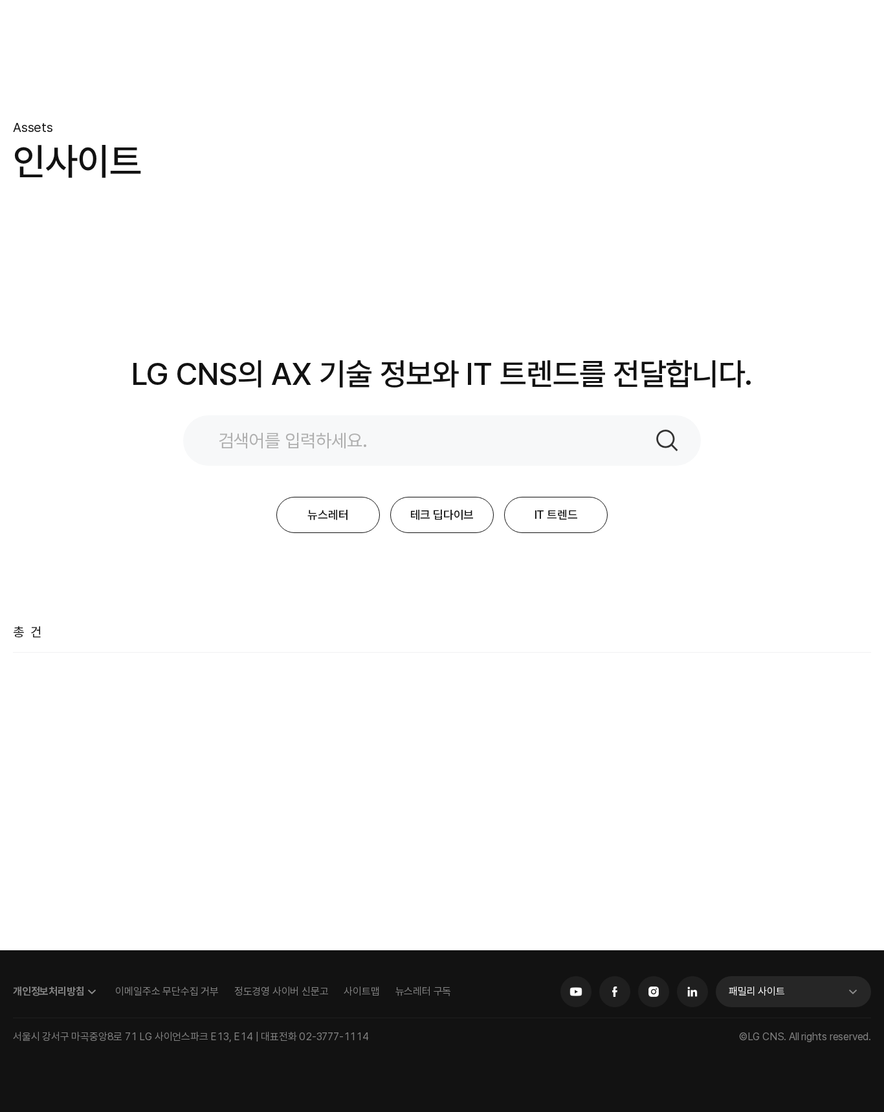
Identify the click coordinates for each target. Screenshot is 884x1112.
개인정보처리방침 (48, 991)
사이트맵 (361, 991)
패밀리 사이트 (757, 991)
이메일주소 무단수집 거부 (166, 991)
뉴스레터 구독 (423, 991)
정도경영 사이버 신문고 (281, 991)
